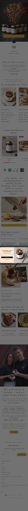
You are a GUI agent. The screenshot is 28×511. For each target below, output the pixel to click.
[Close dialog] (27, 248)
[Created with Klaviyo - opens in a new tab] (14, 263)
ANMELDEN (7, 257)
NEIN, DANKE (7, 259)
